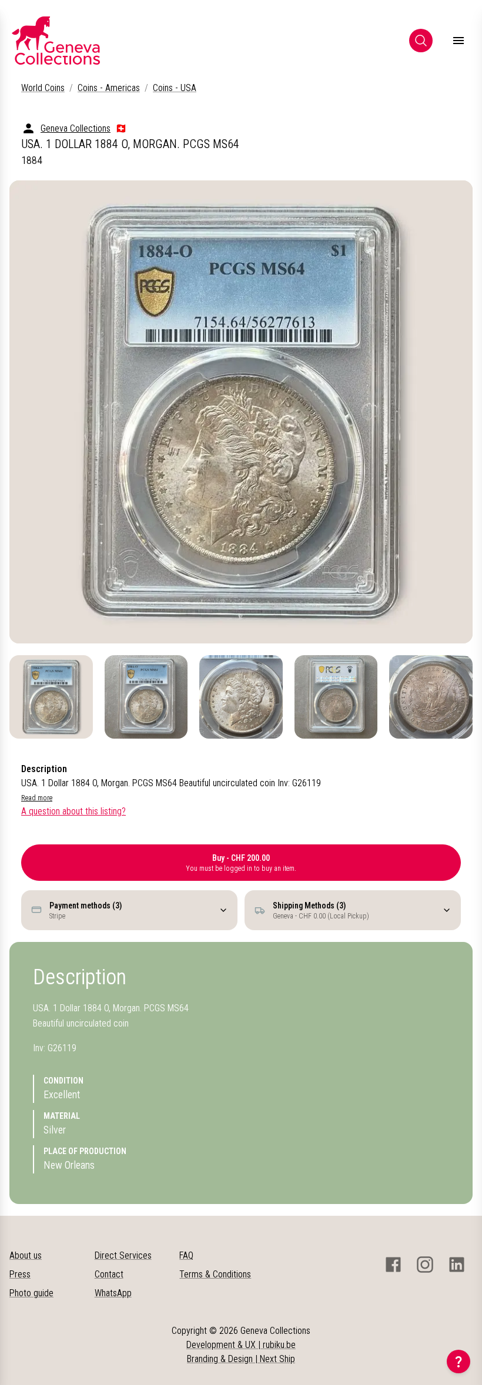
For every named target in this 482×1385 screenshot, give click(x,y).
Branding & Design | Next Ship (241, 1358)
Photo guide (31, 1293)
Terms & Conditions (215, 1274)
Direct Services (123, 1255)
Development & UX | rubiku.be (241, 1344)
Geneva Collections (76, 128)
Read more (36, 798)
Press (20, 1274)
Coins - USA (174, 87)
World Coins (43, 87)
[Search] (421, 40)
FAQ (186, 1255)
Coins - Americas (109, 87)
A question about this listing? (73, 811)
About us (25, 1255)
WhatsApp (113, 1293)
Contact (109, 1274)
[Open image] (241, 411)
